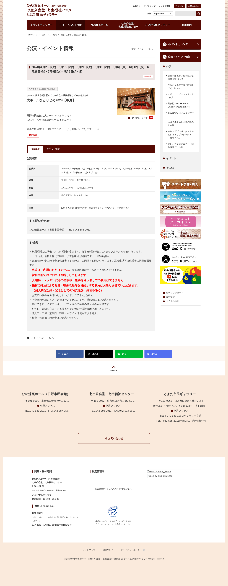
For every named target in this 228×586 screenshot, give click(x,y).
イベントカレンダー (179, 44)
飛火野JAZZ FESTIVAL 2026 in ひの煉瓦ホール (179, 105)
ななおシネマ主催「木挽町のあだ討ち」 (181, 86)
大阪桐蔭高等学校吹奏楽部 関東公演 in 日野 (181, 77)
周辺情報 (170, 297)
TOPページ (32, 35)
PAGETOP (114, 368)
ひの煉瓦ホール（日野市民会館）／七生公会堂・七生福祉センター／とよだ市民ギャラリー (63, 10)
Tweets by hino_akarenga (159, 476)
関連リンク (108, 550)
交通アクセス (47, 405)
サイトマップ (149, 6)
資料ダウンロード (174, 292)
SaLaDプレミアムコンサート (181, 114)
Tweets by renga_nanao (159, 471)
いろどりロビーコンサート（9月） (181, 96)
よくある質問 (164, 6)
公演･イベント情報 (49, 35)
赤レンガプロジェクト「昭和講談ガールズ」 (181, 145)
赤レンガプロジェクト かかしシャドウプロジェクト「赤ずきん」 (181, 134)
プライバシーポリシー (131, 550)
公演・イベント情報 (179, 56)
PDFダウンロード (142, 118)
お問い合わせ (194, 6)
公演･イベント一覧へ (142, 49)
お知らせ (137, 6)
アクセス (179, 6)
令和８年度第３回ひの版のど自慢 (181, 124)
